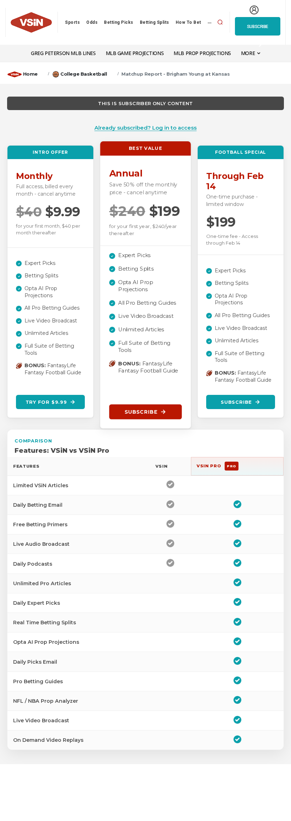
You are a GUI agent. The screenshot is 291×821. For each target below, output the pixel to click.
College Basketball (83, 74)
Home (30, 74)
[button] (220, 22)
